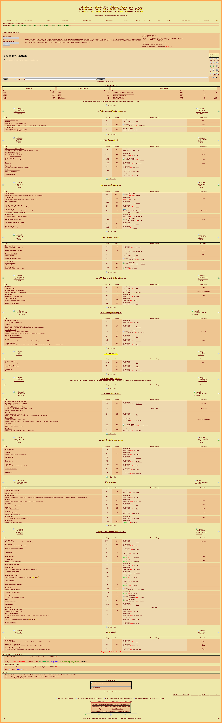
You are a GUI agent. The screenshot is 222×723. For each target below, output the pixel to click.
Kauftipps (12, 410)
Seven (59, 94)
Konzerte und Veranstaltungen (18, 292)
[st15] (217, 74)
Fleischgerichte (14, 497)
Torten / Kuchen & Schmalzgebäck (33, 501)
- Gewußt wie (25, 415)
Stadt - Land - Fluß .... (118, 97)
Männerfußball (23, 454)
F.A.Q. (120, 718)
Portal (134, 718)
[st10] (211, 70)
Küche (158, 20)
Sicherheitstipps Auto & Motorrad (36, 333)
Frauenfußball (14, 454)
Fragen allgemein (15, 421)
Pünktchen (139, 163)
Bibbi (142, 259)
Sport (168, 20)
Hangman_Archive (15, 589)
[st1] (211, 59)
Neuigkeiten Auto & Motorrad (18, 333)
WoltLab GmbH (124, 704)
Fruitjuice (138, 430)
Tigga (137, 454)
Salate (12, 493)
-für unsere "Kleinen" (69, 497)
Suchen (115, 718)
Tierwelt (138, 20)
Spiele (130, 718)
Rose (5, 92)
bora (137, 642)
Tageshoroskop (14, 195)
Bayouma (138, 247)
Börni (5, 94)
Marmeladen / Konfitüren (17, 501)
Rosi (203, 254)
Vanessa (138, 501)
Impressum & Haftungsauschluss (108, 711)
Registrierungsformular (63, 40)
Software (18, 430)
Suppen (16, 493)
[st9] (217, 66)
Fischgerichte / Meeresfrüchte (27, 497)
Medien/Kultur (109, 20)
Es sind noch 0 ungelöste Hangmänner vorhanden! (111, 15)
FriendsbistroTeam (117, 709)
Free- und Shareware (28, 430)
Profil (84, 718)
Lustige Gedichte (93, 380)
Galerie (125, 718)
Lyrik (149, 20)
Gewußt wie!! (24, 421)
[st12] (217, 70)
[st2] (214, 59)
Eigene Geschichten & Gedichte (119, 380)
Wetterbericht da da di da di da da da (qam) (31, 195)
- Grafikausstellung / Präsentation (38, 415)
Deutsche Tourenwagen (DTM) (18, 465)
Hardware (13, 430)
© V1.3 (105, 81)
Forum (139, 718)
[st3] (217, 59)
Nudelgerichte (47, 497)
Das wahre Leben (87, 20)
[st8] (214, 66)
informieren (89, 40)
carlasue (138, 341)
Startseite (9, 20)
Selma (137, 150)
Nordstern (139, 216)
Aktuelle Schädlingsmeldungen (18, 404)
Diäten (12, 264)
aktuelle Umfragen (196, 695)
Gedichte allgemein (81, 380)
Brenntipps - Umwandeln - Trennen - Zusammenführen (43, 421)
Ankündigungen (28, 20)
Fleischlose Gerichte (81, 497)
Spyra (153, 36)
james (203, 120)
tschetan (6, 98)
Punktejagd (206, 20)
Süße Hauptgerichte (57, 497)
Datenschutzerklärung (124, 711)
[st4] (211, 63)
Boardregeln (95, 711)
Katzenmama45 (62, 98)
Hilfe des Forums (75, 39)
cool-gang (200, 291)
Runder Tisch (65, 20)
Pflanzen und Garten (16, 337)
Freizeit (125, 20)
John (137, 322)
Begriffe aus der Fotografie (36, 327)
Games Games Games (16, 426)
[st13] (211, 74)
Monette (60, 97)
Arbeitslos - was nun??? (16, 247)
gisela (59, 95)
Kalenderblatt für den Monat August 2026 (123, 92)
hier (85, 42)
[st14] (214, 74)
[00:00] (10, 669)
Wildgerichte (39, 497)
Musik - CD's (19, 410)
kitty (203, 287)
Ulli (137, 288)
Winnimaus (204, 210)
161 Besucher (153, 44)
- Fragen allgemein (15, 415)
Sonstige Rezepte (15, 514)
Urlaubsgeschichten (15, 156)
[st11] (214, 70)
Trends (12, 255)
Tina (137, 155)
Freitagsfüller (13, 171)
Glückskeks (148, 380)
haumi (5, 95)
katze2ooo (139, 420)
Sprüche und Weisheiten (137, 380)
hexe (5, 97)
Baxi (137, 363)
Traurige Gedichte (104, 380)
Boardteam (102, 718)
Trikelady (136, 557)
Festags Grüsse (128, 128)
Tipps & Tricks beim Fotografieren (19, 327)
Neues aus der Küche (16, 522)
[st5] (214, 63)
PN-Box (89, 718)
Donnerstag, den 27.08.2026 (119, 95)
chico (137, 450)
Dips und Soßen (14, 509)
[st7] (211, 66)
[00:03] (21, 669)
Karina (138, 203)
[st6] (217, 63)
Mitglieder (47, 20)
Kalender (109, 718)
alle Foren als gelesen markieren (211, 695)
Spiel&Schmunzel (186, 20)
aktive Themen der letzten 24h (181, 695)
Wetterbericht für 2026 (118, 98)
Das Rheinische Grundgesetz (132, 210)
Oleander (138, 292)
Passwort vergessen (8, 41)
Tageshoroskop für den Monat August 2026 (123, 94)
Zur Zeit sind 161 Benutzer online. (13, 654)
